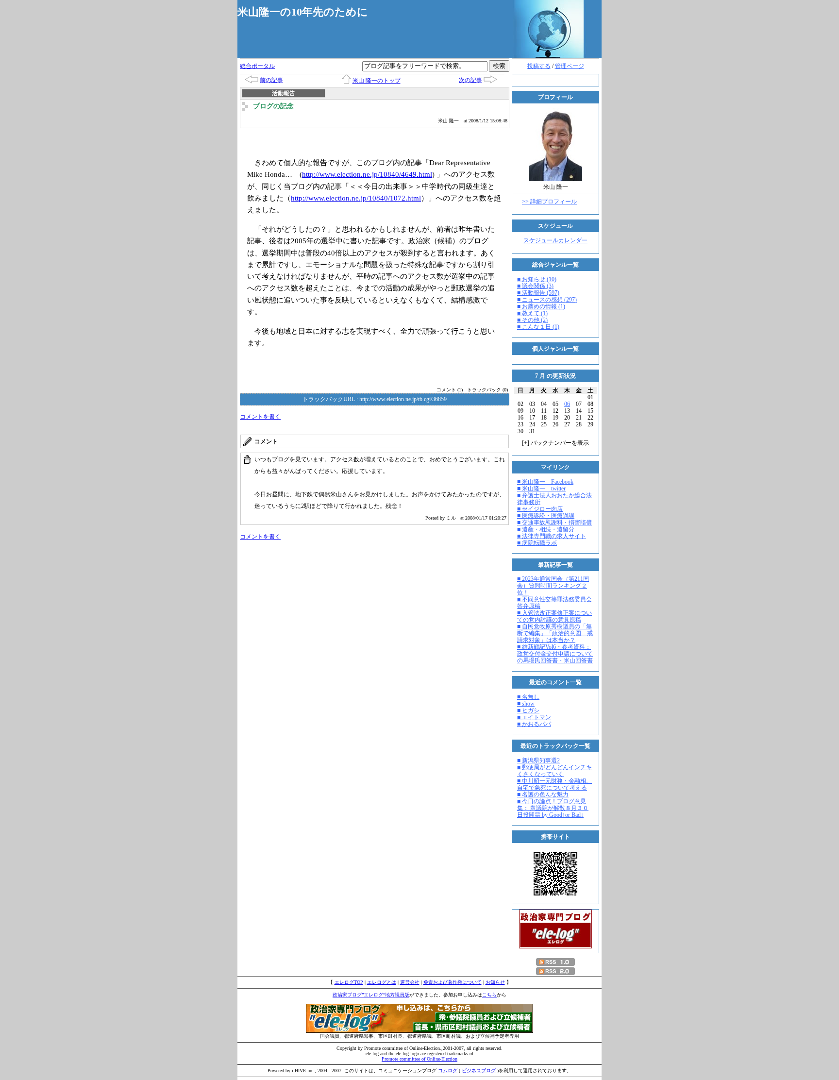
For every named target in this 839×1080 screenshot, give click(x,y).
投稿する (539, 66)
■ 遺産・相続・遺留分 (545, 529)
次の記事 (470, 80)
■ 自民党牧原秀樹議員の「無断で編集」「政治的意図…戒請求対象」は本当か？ (555, 633)
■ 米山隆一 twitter (541, 488)
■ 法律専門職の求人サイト (551, 536)
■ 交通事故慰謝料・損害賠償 (554, 522)
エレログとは (381, 982)
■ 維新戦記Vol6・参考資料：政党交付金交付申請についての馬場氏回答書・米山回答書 (555, 653)
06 (567, 404)
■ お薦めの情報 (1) (541, 306)
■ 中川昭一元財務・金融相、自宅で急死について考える (554, 784)
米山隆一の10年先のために (302, 12)
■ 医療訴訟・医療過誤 (545, 515)
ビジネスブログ (479, 1070)
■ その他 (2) (532, 320)
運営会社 (410, 982)
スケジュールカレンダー (555, 240)
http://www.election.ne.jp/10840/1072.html (356, 198)
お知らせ (495, 982)
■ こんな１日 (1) (538, 326)
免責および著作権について (452, 982)
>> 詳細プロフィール (549, 201)
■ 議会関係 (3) (535, 286)
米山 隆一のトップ (376, 80)
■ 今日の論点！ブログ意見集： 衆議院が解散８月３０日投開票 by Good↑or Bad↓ (552, 808)
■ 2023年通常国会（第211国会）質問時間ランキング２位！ (553, 585)
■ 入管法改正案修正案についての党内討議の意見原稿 (554, 616)
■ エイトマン (534, 717)
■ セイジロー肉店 (540, 509)
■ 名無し (528, 696)
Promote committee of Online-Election (419, 1059)
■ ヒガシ (528, 710)
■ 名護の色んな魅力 (543, 794)
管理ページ (569, 66)
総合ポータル (257, 66)
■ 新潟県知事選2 (538, 760)
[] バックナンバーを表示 (555, 442)
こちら (489, 994)
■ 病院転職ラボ (537, 543)
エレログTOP (349, 982)
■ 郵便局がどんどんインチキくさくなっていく (554, 770)
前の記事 (271, 80)
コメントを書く (260, 416)
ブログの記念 (273, 106)
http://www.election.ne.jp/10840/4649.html (367, 174)
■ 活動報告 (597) (538, 292)
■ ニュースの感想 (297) (547, 299)
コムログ (447, 1070)
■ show (526, 703)
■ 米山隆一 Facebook (545, 481)
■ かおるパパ (534, 724)
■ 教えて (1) (532, 313)
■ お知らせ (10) (536, 279)
